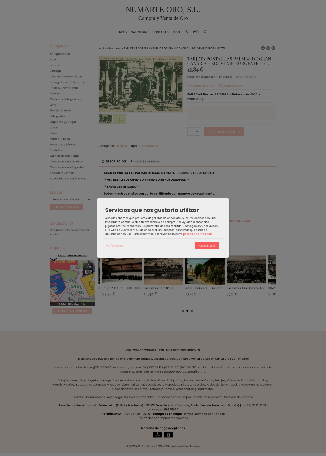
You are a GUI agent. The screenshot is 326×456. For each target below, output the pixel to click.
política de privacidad (197, 234)
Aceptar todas (207, 245)
